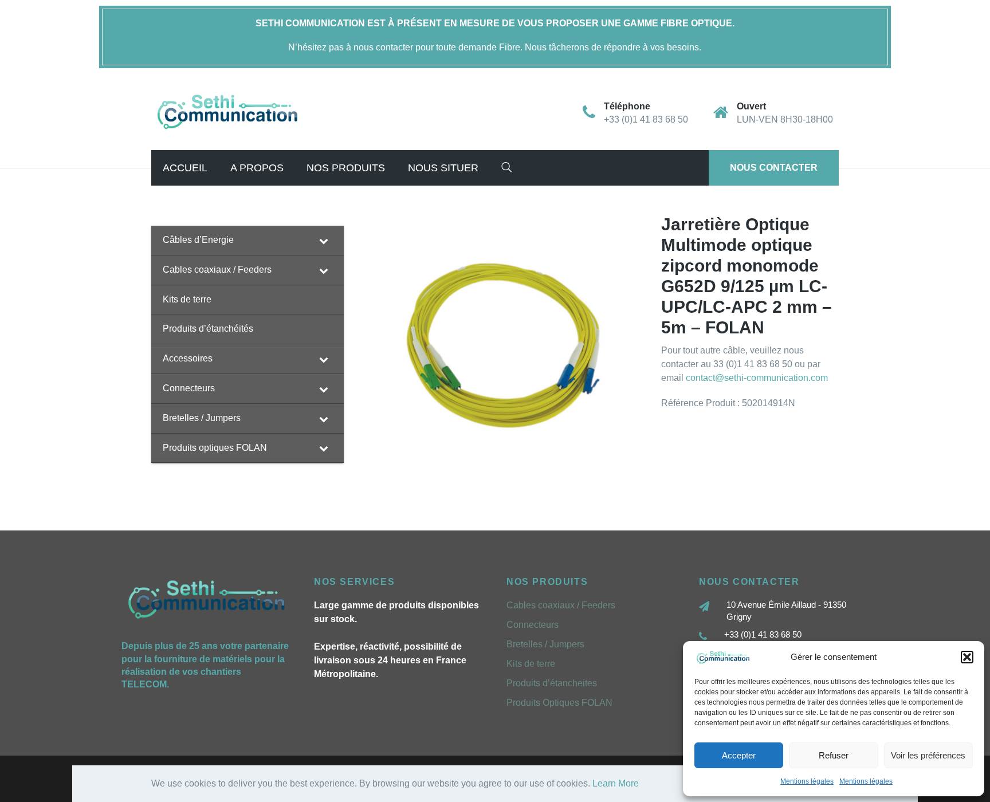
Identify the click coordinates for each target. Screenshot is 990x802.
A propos (257, 168)
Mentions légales (807, 781)
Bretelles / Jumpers (545, 644)
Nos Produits (346, 168)
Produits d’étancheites (551, 683)
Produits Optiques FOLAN (559, 702)
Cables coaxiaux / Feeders (560, 605)
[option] (502, 345)
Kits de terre (530, 664)
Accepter (739, 755)
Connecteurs (532, 625)
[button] (967, 657)
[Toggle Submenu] (324, 240)
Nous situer (443, 168)
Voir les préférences (928, 755)
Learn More (615, 783)
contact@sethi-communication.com (757, 378)
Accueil (185, 168)
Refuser (833, 755)
